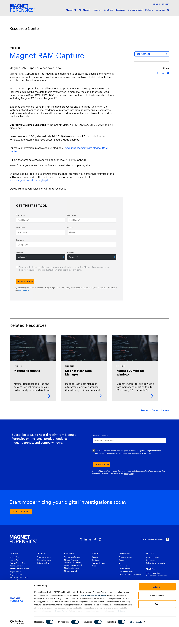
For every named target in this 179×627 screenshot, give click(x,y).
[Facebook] (95, 539)
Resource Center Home (154, 410)
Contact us (150, 560)
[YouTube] (90, 539)
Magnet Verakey (16, 574)
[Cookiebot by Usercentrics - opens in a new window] (17, 622)
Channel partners (44, 560)
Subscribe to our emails (155, 563)
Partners (149, 10)
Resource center (125, 557)
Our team (95, 560)
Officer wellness (125, 569)
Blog (121, 563)
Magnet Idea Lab (70, 571)
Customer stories (125, 572)
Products (97, 10)
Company (160, 10)
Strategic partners (44, 557)
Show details (136, 622)
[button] (168, 10)
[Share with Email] (168, 72)
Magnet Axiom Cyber (18, 563)
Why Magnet (84, 10)
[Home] (23, 539)
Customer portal (152, 557)
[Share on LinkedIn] (163, 72)
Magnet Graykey (16, 566)
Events (121, 560)
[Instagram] (100, 539)
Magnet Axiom (15, 560)
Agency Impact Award (73, 565)
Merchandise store (71, 568)
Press (94, 566)
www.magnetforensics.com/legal (29, 180)
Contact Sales (20, 511)
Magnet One (14, 557)
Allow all (157, 587)
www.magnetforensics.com (93, 595)
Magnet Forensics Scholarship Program (72, 561)
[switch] (75, 622)
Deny (157, 604)
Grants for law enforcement (130, 574)
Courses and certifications (156, 576)
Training (156, 4)
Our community (135, 10)
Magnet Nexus (15, 572)
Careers (95, 557)
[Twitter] (81, 539)
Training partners (43, 563)
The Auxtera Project (72, 557)
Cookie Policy (61, 611)
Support (165, 4)
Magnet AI (71, 10)
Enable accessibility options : (152, 539)
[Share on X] (157, 72)
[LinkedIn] (86, 539)
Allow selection (157, 595)
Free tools (123, 566)
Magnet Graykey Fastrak (19, 569)
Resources (120, 10)
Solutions (108, 10)
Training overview (153, 573)
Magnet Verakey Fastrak (19, 577)
